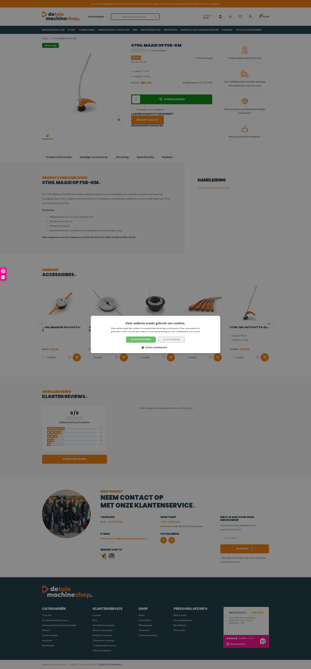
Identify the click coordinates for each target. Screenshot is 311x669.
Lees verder (194, 331)
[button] (155, 347)
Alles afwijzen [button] (171, 339)
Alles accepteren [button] (141, 339)
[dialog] (155, 334)
